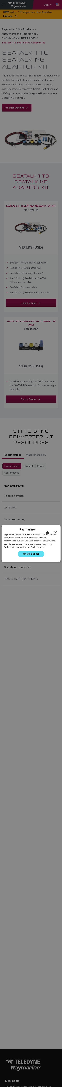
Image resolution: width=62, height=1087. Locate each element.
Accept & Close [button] (31, 554)
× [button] (55, 532)
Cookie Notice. (37, 547)
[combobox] (47, 533)
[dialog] (31, 543)
